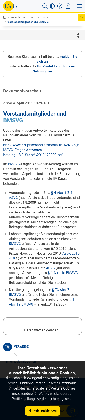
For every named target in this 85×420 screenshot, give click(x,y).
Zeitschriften (18, 17)
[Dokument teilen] (77, 35)
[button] (45, 6)
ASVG (50, 268)
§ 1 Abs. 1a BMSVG (63, 273)
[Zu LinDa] (10, 6)
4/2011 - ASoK (39, 17)
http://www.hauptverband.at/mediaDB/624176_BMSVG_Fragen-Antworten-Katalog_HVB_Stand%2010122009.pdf (41, 150)
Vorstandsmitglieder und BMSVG (28, 22)
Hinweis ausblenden (43, 410)
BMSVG (13, 120)
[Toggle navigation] (68, 6)
